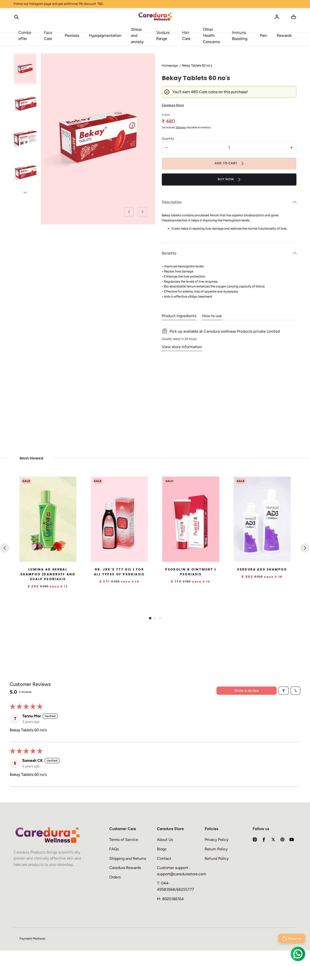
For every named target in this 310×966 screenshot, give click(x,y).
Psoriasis (72, 35)
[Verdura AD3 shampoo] (262, 519)
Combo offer (24, 35)
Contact (164, 858)
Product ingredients (179, 316)
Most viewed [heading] (31, 458)
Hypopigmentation (105, 35)
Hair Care (186, 35)
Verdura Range (163, 35)
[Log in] (277, 17)
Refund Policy (217, 858)
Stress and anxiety (137, 35)
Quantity (168, 138)
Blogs (161, 849)
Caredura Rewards (125, 867)
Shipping (181, 127)
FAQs (114, 849)
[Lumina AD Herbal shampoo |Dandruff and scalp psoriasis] (47, 519)
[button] (16, 17)
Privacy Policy (216, 839)
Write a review (246, 690)
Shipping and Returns (127, 858)
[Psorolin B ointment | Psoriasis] (190, 519)
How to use (212, 316)
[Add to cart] (61, 557)
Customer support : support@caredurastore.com (179, 870)
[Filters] (284, 691)
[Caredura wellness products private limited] (155, 17)
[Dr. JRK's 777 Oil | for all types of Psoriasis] (119, 519)
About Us (165, 839)
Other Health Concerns (211, 35)
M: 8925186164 (170, 899)
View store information (182, 346)
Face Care (48, 35)
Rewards (284, 35)
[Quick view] (70, 557)
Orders (115, 877)
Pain (263, 35)
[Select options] (132, 557)
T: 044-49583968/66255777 (175, 886)
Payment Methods (32, 938)
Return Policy (216, 849)
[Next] (305, 548)
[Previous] (4, 548)
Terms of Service (123, 839)
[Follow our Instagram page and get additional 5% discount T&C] (155, 4)
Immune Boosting (239, 35)
